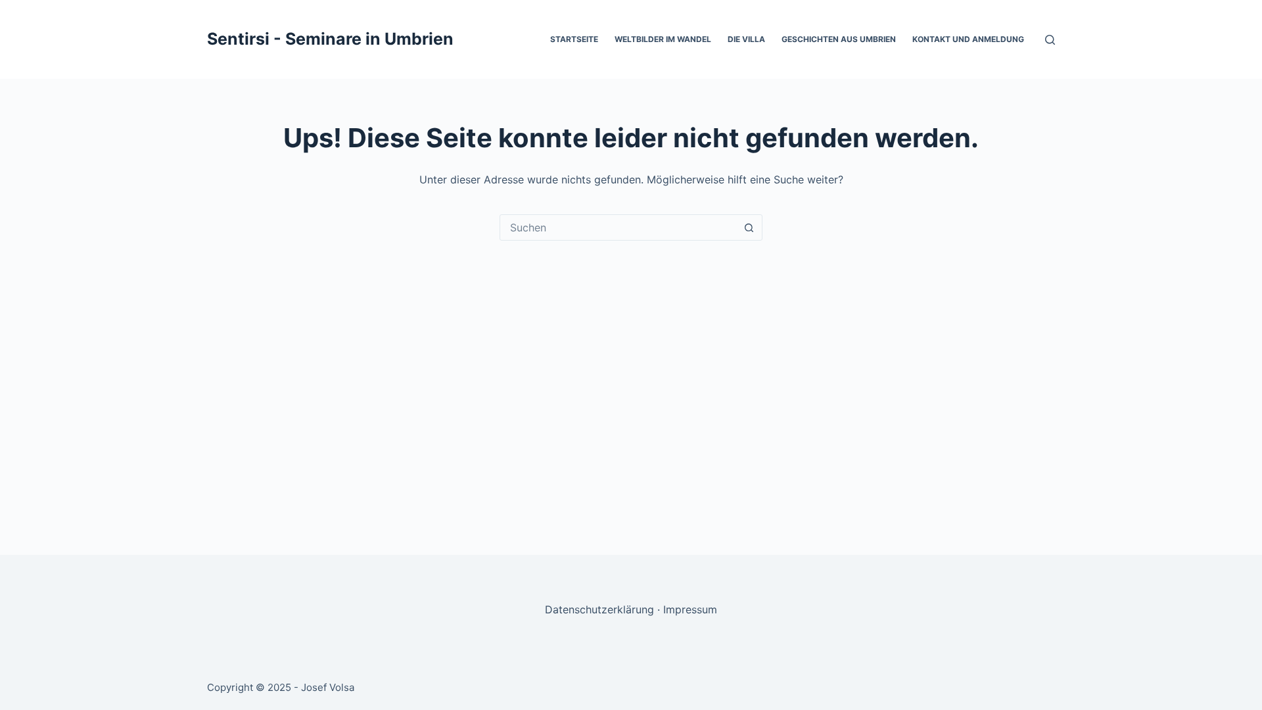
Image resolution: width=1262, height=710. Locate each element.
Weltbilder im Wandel (663, 39)
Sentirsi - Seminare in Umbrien (330, 39)
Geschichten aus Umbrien (839, 39)
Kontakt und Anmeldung (968, 39)
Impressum (690, 609)
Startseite (574, 39)
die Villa (746, 39)
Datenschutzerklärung (599, 609)
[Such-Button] (749, 227)
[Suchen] (1050, 40)
